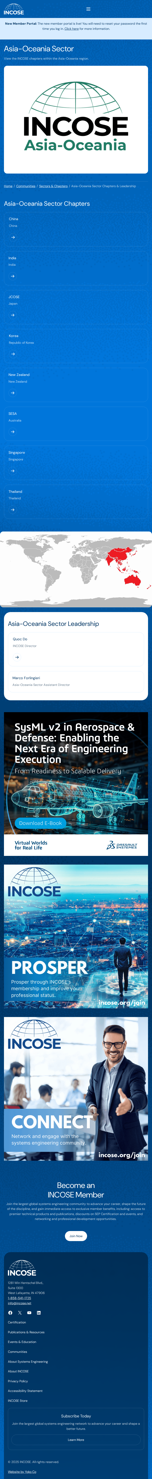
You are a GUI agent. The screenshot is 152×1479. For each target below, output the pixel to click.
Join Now (76, 1236)
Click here (72, 29)
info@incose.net (19, 1303)
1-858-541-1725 (19, 1298)
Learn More (76, 1440)
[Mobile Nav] (88, 9)
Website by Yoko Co (22, 1472)
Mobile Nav (88, 9)
